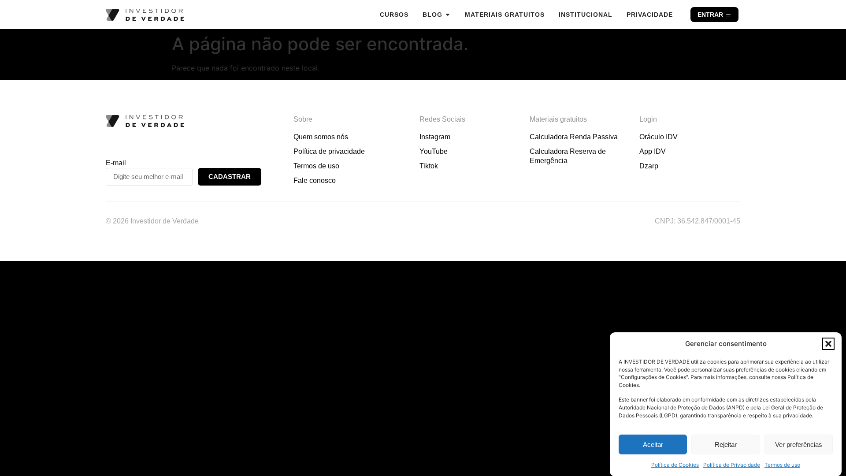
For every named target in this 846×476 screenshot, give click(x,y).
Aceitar (653, 444)
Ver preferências (798, 444)
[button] (828, 343)
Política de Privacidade (731, 464)
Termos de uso (782, 464)
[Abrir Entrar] (728, 15)
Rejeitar (726, 444)
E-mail (116, 163)
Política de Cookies (675, 464)
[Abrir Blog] (448, 15)
